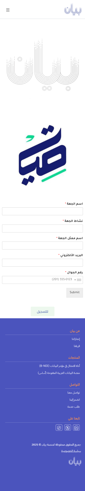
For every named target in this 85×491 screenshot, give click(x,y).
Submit (75, 292)
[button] (8, 7)
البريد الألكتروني (70, 255)
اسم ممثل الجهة (69, 238)
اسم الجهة (74, 204)
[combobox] (78, 280)
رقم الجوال (74, 273)
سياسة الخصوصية (71, 451)
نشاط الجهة (73, 221)
